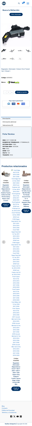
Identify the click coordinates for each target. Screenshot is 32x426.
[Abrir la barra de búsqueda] (19, 3)
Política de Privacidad (8, 410)
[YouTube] (18, 416)
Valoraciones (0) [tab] (8, 125)
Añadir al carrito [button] (6, 205)
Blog (3, 406)
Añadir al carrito (22, 92)
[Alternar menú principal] (28, 3)
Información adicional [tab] (9, 122)
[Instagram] (21, 416)
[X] (14, 416)
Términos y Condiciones (9, 412)
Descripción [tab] (6, 118)
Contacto (4, 408)
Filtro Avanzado (16, 14)
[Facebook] (11, 416)
